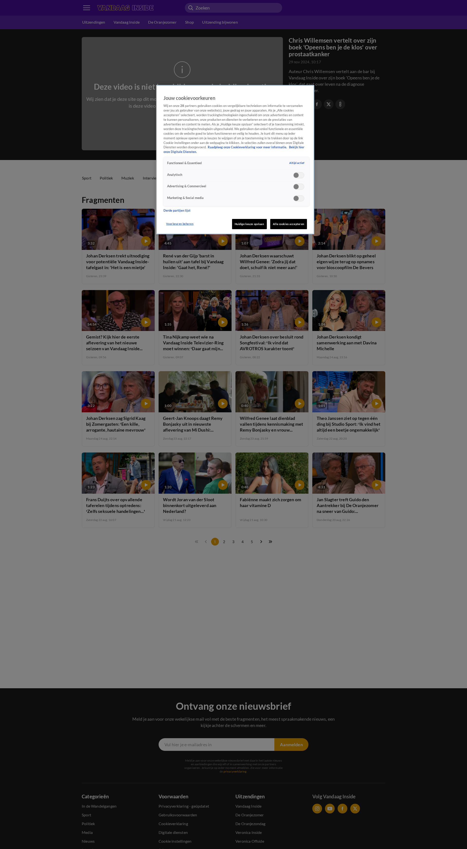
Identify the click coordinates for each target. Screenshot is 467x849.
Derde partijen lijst (176, 210)
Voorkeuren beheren (179, 223)
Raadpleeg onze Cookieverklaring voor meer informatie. (248, 147)
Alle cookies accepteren (288, 224)
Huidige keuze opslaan (249, 224)
